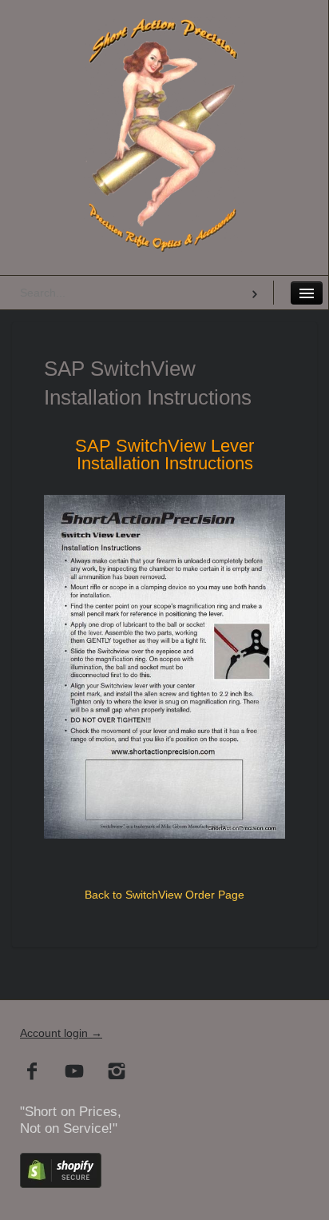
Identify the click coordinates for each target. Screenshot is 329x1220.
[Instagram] (117, 1072)
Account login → (61, 1033)
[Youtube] (74, 1072)
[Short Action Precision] (164, 35)
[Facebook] (32, 1072)
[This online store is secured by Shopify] (60, 1183)
